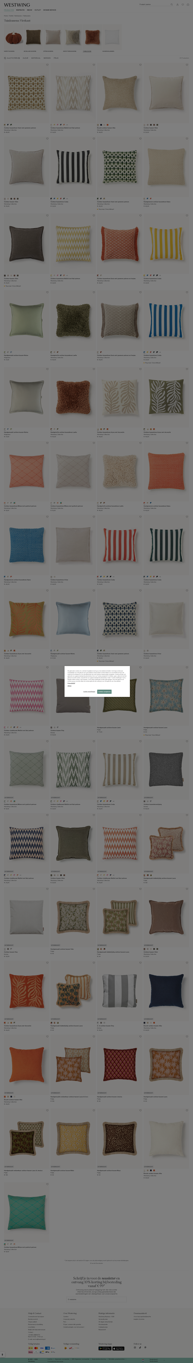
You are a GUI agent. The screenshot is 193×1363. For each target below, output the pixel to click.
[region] (97, 681)
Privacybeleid (71, 683)
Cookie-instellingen (89, 691)
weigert (74, 681)
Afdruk (69, 686)
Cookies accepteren (104, 691)
